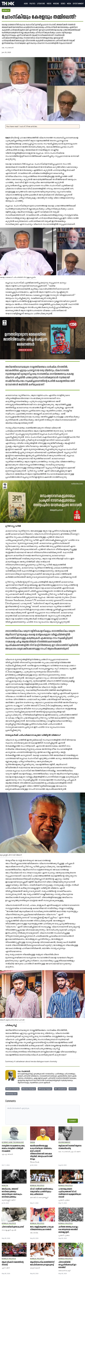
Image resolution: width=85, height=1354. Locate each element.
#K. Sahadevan (60, 1089)
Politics (32, 3)
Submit (72, 1121)
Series (63, 3)
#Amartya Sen (11, 1094)
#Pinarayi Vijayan (45, 1089)
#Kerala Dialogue (28, 1089)
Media (69, 3)
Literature (41, 3)
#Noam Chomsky (12, 1089)
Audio (26, 3)
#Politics (73, 1089)
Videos (49, 3)
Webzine (56, 3)
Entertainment (78, 3)
